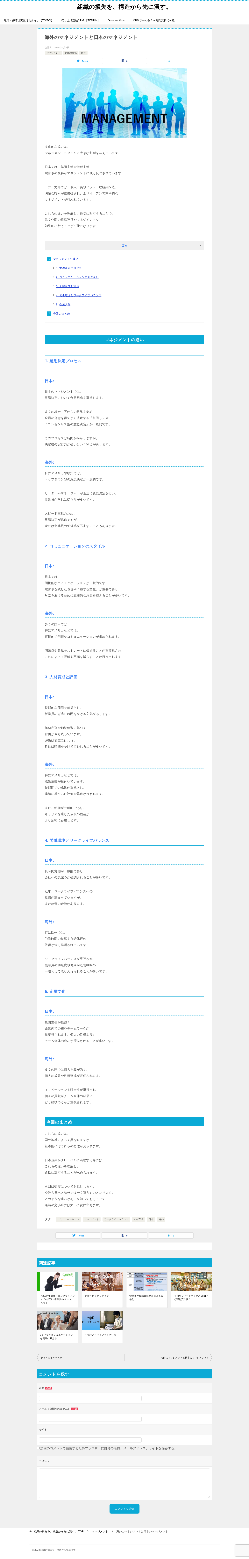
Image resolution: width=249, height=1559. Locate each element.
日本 (151, 1219)
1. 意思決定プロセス (69, 268)
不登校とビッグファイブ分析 (100, 1335)
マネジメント (53, 52)
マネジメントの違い (65, 258)
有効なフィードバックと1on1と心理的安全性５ (191, 1298)
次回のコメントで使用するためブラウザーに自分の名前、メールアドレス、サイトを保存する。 (108, 1448)
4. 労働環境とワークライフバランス (78, 295)
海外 (161, 1219)
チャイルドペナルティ (53, 1357)
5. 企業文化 (63, 304)
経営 (83, 52)
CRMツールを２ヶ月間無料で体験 (154, 20)
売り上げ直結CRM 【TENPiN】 (80, 20)
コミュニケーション (68, 1219)
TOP (59, 1531)
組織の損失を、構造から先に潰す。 (124, 6)
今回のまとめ (61, 313)
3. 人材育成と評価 (67, 286)
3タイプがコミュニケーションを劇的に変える (56, 1337)
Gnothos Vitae (116, 20)
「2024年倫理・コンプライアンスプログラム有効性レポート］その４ (57, 1299)
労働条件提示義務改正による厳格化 (146, 1298)
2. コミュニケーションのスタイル (77, 277)
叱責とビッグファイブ (97, 1296)
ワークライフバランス (116, 1219)
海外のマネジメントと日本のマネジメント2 (184, 1357)
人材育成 (138, 1219)
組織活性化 (71, 52)
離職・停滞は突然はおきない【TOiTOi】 (29, 20)
